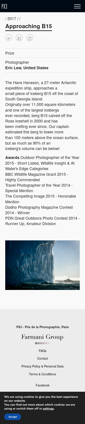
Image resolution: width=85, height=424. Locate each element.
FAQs (42, 350)
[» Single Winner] (30, 6)
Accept (12, 417)
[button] (8, 37)
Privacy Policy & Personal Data (42, 366)
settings (48, 409)
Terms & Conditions (42, 374)
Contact (42, 358)
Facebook (42, 385)
